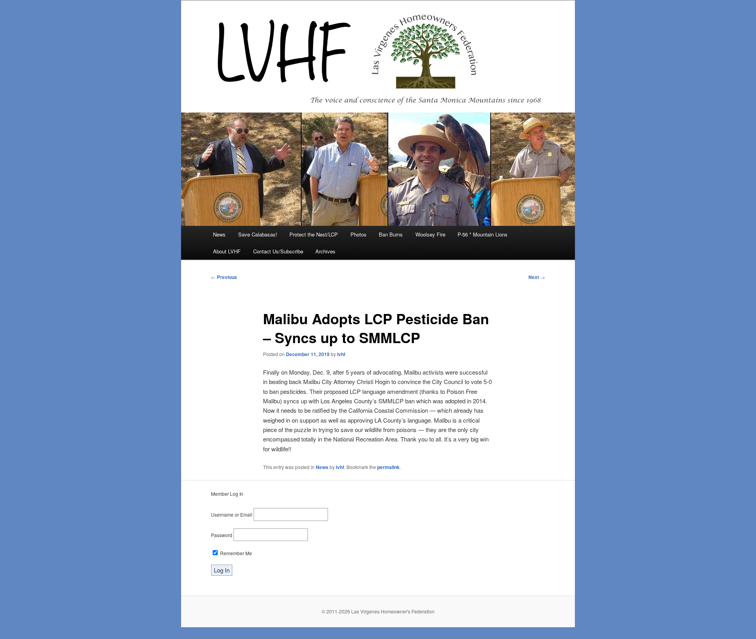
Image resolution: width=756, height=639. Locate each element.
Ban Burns (391, 234)
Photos (358, 234)
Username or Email (231, 514)
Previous (224, 277)
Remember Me (235, 553)
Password (221, 535)
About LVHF (227, 251)
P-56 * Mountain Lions (483, 234)
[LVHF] (378, 56)
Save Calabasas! (257, 234)
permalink (388, 467)
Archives (325, 251)
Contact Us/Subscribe (278, 251)
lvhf (341, 354)
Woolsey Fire (430, 234)
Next (536, 277)
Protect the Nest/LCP (313, 234)
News (219, 234)
